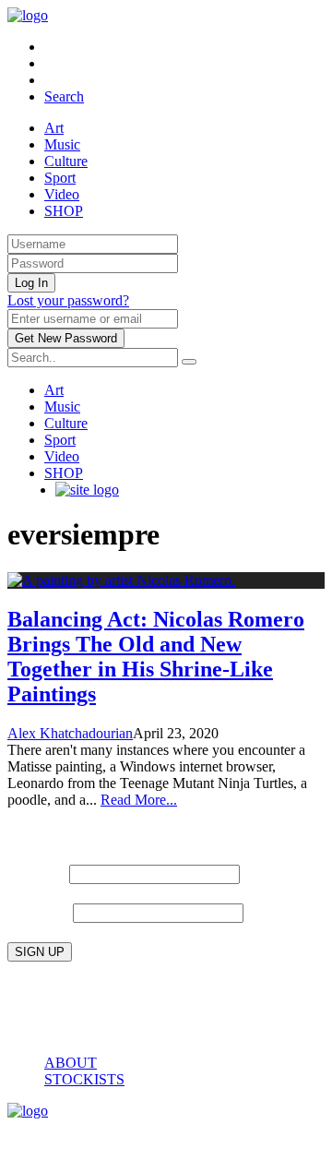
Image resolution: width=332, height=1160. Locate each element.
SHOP (63, 211)
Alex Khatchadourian (70, 733)
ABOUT (70, 1062)
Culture (66, 161)
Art (54, 128)
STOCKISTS (84, 1079)
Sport (60, 177)
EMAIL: (40, 911)
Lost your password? (68, 300)
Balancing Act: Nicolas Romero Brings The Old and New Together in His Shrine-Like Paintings (155, 656)
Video (61, 194)
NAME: (36, 872)
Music (62, 144)
